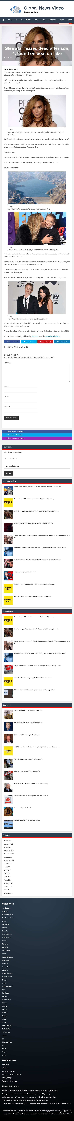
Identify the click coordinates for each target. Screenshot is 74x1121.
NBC (3, 990)
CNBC (4, 921)
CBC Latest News (7, 918)
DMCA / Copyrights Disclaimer (12, 1074)
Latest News (6, 967)
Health (4, 954)
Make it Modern (7, 973)
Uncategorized (7, 1042)
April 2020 (7, 877)
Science (61, 19)
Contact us (5, 1064)
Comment (8, 363)
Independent (6, 960)
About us (5, 1068)
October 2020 (8, 857)
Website (7, 407)
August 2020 (8, 863)
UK (22, 19)
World (10, 19)
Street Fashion (7, 1026)
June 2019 (7, 890)
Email (6, 397)
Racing (4, 1006)
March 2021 (7, 841)
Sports (70, 19)
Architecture (6, 908)
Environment (52, 19)
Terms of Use (57, 1113)
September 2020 (9, 860)
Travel (4, 1035)
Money (36, 19)
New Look (5, 993)
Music (4, 983)
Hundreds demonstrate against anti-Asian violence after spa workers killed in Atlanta (30, 1090)
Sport (4, 1019)
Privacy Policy (6, 1078)
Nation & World (7, 986)
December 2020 (9, 850)
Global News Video (44, 8)
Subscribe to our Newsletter (13, 452)
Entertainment (11, 69)
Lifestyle (5, 970)
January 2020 (8, 886)
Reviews (4, 1012)
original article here (52, 336)
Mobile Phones (7, 976)
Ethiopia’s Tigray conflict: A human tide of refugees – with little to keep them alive (29, 1097)
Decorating (5, 924)
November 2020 (9, 854)
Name (7, 386)
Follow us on (15, 431)
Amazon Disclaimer (8, 1071)
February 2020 (8, 883)
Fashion (4, 941)
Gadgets (5, 947)
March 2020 (7, 880)
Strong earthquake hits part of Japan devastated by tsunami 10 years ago (26, 1094)
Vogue (4, 1052)
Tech (43, 19)
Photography (6, 999)
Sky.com (35, 336)
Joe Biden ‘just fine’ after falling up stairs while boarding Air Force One (25, 1100)
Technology (6, 1032)
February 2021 (8, 844)
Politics (28, 19)
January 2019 (8, 893)
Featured (5, 944)
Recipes (4, 1009)
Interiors (5, 963)
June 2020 (7, 870)
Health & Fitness (7, 957)
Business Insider (7, 914)
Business (5, 911)
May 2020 (7, 873)
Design (4, 927)
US (16, 19)
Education (5, 931)
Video (4, 1048)
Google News (6, 950)
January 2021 (8, 847)
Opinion (4, 996)
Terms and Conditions (9, 1081)
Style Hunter (6, 1029)
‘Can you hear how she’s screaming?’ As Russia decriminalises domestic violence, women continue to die (36, 1103)
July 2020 (7, 867)
